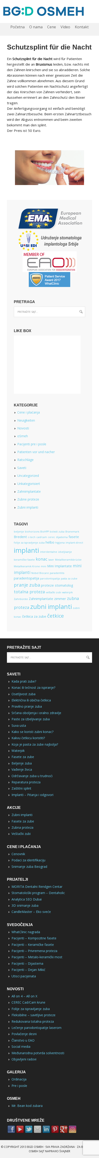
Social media (21, 1046)
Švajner (64, 1151)
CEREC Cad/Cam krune (28, 1002)
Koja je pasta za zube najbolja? (35, 744)
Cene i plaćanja (28, 412)
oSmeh (22, 436)
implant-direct (74, 542)
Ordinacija (19, 1079)
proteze (47, 585)
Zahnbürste (21, 599)
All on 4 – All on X (24, 996)
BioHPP (44, 531)
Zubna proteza (22, 827)
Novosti (23, 428)
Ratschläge (25, 459)
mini (43, 566)
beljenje (19, 531)
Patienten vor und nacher (36, 452)
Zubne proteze (28, 499)
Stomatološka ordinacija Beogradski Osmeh (49, 11)
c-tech (31, 537)
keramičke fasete (24, 559)
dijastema (62, 537)
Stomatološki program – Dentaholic (38, 893)
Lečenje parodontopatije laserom (36, 1027)
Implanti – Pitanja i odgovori (32, 795)
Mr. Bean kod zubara (27, 1105)
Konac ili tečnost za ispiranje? (33, 687)
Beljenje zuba (22, 763)
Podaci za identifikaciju (28, 860)
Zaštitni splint (21, 788)
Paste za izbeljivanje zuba (31, 719)
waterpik (67, 592)
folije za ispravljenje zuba (29, 542)
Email (37, 1129)
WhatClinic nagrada (26, 932)
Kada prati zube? (24, 681)
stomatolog (64, 585)
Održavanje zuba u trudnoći (32, 776)
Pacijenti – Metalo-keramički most (37, 957)
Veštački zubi (21, 833)
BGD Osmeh (35, 1147)
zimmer (60, 598)
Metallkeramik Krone (27, 566)
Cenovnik (18, 854)
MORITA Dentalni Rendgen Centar (37, 886)
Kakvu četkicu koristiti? (28, 738)
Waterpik (18, 750)
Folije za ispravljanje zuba (31, 1009)
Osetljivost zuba (23, 694)
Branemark (72, 531)
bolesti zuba (57, 531)
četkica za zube (34, 616)
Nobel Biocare (40, 573)
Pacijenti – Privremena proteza (34, 951)
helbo (50, 542)
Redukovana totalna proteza (33, 1021)
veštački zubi (53, 592)
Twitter (28, 1129)
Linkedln (46, 1129)
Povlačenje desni (24, 1034)
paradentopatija (26, 578)
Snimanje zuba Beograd (29, 866)
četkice (55, 615)
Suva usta (19, 725)
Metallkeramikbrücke (68, 559)
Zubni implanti (27, 507)
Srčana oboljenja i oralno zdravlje (36, 713)
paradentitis (57, 573)
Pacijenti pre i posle (31, 444)
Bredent (20, 536)
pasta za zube (69, 578)
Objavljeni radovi (24, 1059)
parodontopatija (50, 578)
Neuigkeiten (26, 420)
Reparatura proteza (26, 782)
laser (51, 559)
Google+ (63, 1129)
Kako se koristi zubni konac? (32, 732)
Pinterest (55, 1129)
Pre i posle (19, 1085)
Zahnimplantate (29, 491)
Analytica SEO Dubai (27, 899)
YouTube (20, 1129)
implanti (26, 550)
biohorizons (32, 531)
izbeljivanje (65, 551)
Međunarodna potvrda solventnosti (38, 1053)
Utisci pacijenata (24, 976)
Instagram (72, 1129)
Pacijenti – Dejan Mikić (28, 969)
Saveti (21, 468)
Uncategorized (28, 475)
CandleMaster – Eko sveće (31, 911)
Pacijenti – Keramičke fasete (33, 944)
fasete (74, 536)
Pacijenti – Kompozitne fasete (34, 938)
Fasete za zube (23, 757)
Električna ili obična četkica (31, 700)
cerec (51, 537)
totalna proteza (29, 591)
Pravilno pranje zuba (27, 706)
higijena (60, 542)
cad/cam (41, 537)
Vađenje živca (22, 769)
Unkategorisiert (28, 483)
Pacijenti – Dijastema (27, 963)
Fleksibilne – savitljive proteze (33, 1015)
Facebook (11, 1129)
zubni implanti (51, 606)
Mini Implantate (59, 566)
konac (41, 559)
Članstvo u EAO (23, 1040)
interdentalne (48, 551)
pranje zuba (27, 585)
